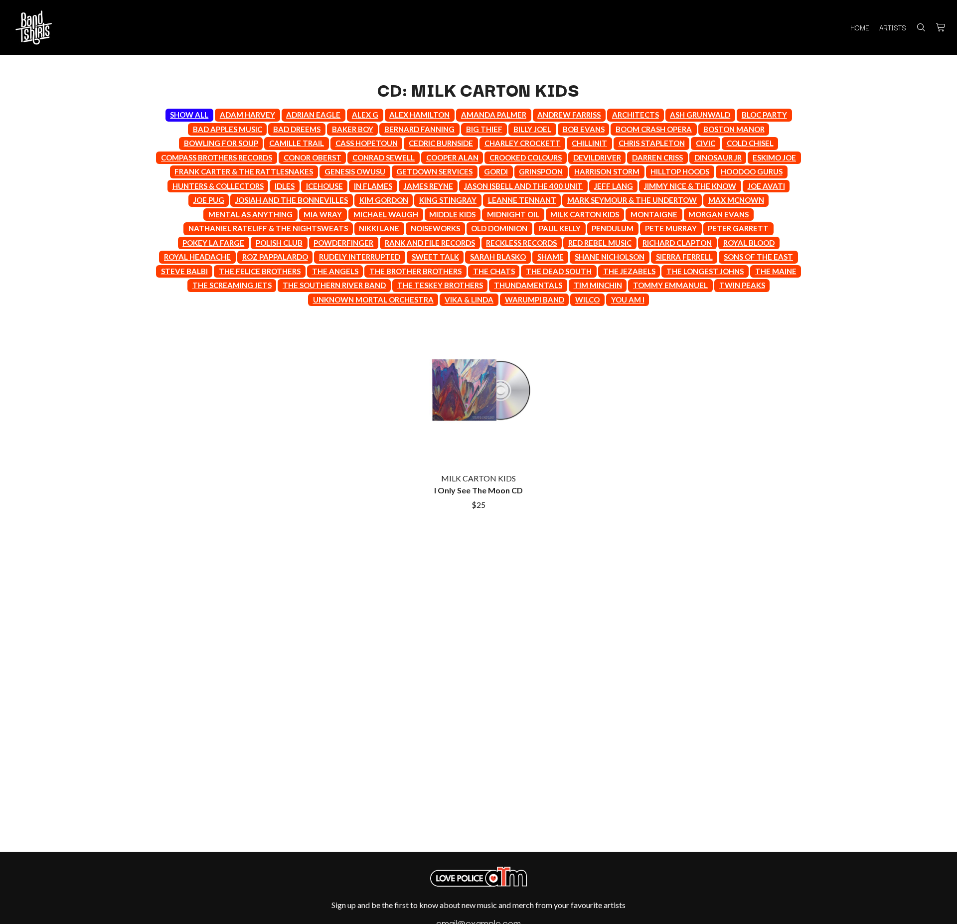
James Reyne (428, 185)
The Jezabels (629, 271)
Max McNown (736, 199)
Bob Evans (584, 129)
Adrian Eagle (313, 114)
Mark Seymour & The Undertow (632, 199)
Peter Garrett (738, 228)
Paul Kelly (560, 228)
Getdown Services (434, 171)
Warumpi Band (534, 299)
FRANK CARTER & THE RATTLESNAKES (243, 171)
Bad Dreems (296, 129)
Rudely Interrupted (359, 256)
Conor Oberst (312, 157)
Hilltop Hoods (679, 171)
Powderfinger (343, 242)
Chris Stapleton (652, 143)
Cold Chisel (750, 143)
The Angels (335, 271)
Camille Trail (296, 143)
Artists (892, 27)
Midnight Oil (513, 214)
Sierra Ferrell (684, 256)
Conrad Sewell (383, 157)
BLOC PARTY (764, 114)
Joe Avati (766, 185)
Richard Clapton (677, 242)
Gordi (496, 171)
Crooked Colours (525, 157)
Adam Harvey (247, 114)
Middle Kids (452, 214)
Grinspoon (541, 171)
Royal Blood (749, 242)
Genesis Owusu (354, 171)
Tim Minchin (598, 285)
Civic (705, 143)
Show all (189, 114)
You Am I (627, 299)
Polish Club (279, 242)
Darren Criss (657, 157)
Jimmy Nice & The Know (690, 185)
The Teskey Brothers (440, 285)
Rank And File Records (430, 242)
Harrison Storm (606, 171)
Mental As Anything (250, 214)
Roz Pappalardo (275, 256)
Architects (635, 114)
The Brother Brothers (415, 271)
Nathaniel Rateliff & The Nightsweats (268, 228)
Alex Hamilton (419, 114)
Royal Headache (197, 256)
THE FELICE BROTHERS (260, 271)
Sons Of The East (758, 256)
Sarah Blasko (498, 256)
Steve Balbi (184, 271)
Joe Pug (208, 199)
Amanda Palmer (493, 114)
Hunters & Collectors (218, 185)
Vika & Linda (469, 299)
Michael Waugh (385, 214)
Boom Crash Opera (654, 129)
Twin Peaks (742, 285)
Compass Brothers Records (216, 157)
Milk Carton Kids (584, 214)
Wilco (587, 299)
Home (859, 27)
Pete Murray (671, 228)
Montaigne (654, 214)
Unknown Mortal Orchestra (373, 299)
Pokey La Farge (213, 242)
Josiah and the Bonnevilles (291, 199)
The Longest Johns (705, 271)
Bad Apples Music (227, 129)
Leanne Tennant (522, 199)
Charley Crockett (522, 143)
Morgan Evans (718, 214)
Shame (550, 256)
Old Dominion (499, 228)
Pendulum (613, 228)
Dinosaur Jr (718, 157)
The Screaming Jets (232, 285)
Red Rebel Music (600, 242)
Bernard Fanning (419, 129)
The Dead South (559, 271)
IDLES (285, 185)
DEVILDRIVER (597, 157)
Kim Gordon (383, 199)
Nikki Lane (379, 228)
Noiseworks (435, 228)
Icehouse (324, 185)
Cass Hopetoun (366, 143)
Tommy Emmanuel (670, 285)
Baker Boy (352, 129)
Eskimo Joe (774, 157)
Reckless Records (521, 242)
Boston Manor (734, 129)
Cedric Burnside (441, 143)
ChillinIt (589, 143)
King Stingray (448, 199)
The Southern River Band (334, 285)
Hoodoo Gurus (752, 171)
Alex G (365, 114)
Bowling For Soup (221, 143)
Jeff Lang (613, 185)
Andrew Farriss (569, 114)
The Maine (776, 271)
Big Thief (484, 129)
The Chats (494, 271)
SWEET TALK (435, 256)
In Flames (373, 185)
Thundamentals (528, 285)
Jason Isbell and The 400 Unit (523, 185)
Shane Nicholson (609, 256)
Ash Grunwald (700, 114)
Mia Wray (323, 214)
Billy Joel (532, 129)
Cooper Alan (452, 157)
